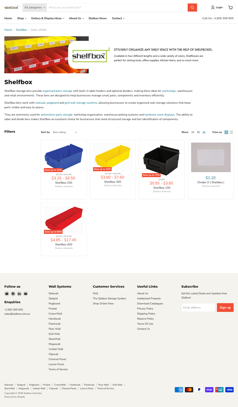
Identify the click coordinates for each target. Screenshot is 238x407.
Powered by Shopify (14, 396)
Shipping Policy (146, 313)
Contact (117, 18)
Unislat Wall (56, 349)
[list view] (231, 132)
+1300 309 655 (13, 309)
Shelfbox (21, 29)
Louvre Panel (56, 364)
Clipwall (53, 354)
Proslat (53, 308)
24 (192, 132)
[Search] (192, 7)
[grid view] (226, 132)
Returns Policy (145, 318)
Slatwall (53, 293)
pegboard (53, 103)
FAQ (95, 293)
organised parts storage (57, 91)
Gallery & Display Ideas (46, 18)
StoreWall (54, 339)
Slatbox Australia (64, 186)
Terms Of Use (145, 323)
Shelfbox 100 (161, 188)
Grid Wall (54, 334)
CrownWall (55, 313)
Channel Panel (57, 359)
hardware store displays (159, 115)
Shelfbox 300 (112, 182)
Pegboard (54, 303)
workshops (169, 91)
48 (203, 132)
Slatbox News (98, 18)
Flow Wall (55, 329)
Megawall (54, 344)
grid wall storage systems (81, 103)
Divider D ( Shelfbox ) (210, 182)
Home (8, 18)
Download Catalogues (150, 303)
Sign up (225, 307)
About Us (75, 18)
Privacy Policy (145, 308)
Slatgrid (53, 298)
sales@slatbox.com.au (17, 314)
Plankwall (54, 323)
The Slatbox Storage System (109, 298)
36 (198, 132)
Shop (21, 18)
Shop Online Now (103, 303)
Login (219, 7)
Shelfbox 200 (63, 183)
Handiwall (55, 318)
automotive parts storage (56, 115)
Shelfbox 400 (63, 244)
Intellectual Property (149, 298)
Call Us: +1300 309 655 (218, 18)
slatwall (40, 103)
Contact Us (143, 329)
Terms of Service (58, 369)
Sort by (45, 132)
